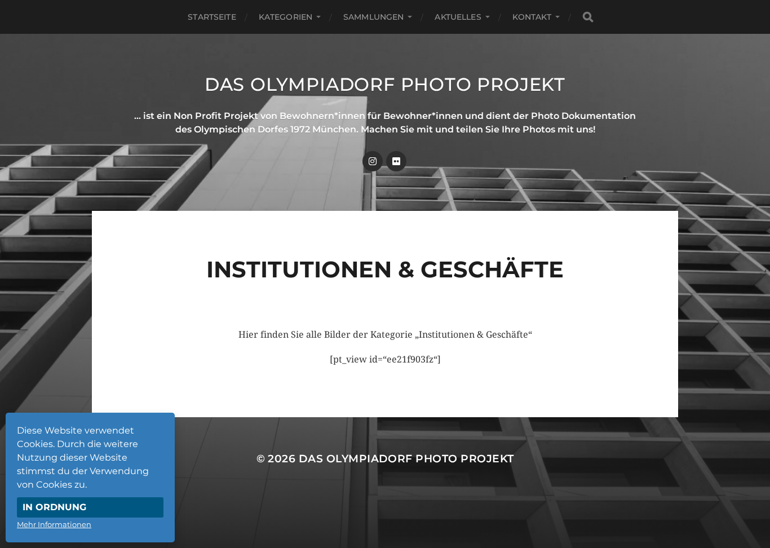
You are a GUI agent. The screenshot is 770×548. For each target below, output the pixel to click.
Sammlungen (373, 17)
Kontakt (531, 17)
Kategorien (285, 17)
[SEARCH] (588, 17)
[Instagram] (372, 161)
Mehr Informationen (54, 524)
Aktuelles (458, 17)
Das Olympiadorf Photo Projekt (385, 84)
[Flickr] (396, 161)
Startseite (212, 17)
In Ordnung (54, 507)
